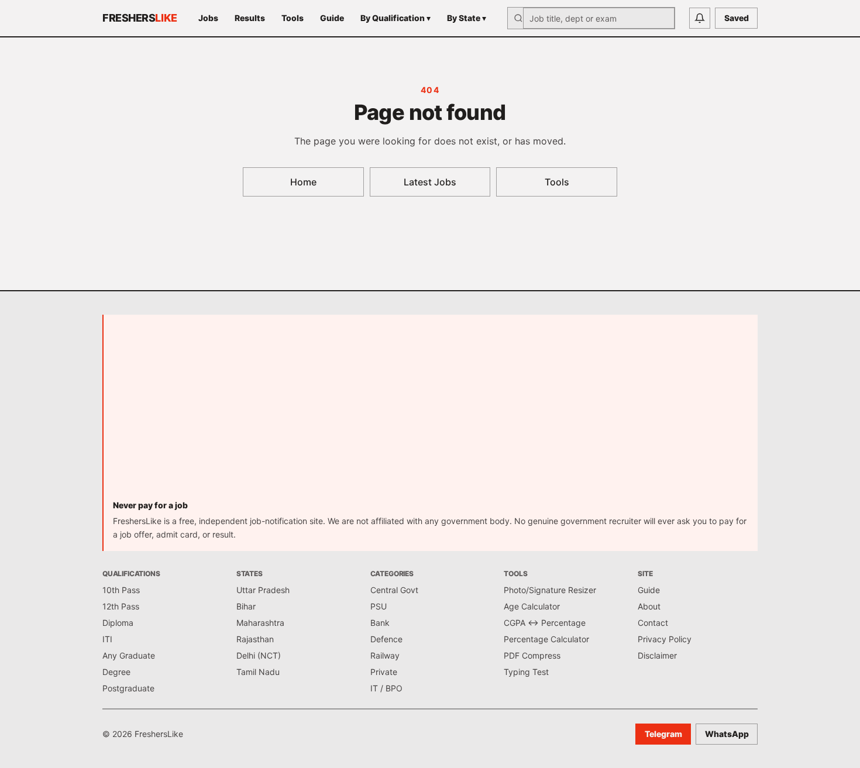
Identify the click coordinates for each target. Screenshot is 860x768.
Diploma (117, 623)
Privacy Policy (665, 639)
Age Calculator (532, 606)
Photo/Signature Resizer (550, 590)
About (649, 606)
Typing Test (526, 672)
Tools (292, 18)
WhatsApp (727, 734)
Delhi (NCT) (258, 655)
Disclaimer (657, 655)
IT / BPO (386, 688)
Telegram (663, 734)
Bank (380, 623)
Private (383, 672)
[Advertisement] (430, 412)
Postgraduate (128, 688)
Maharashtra (260, 623)
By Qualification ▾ (395, 18)
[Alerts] (699, 18)
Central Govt (394, 590)
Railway (385, 655)
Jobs (208, 18)
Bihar (246, 606)
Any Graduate (128, 655)
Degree (116, 672)
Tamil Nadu (258, 672)
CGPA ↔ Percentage (545, 623)
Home (303, 182)
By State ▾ (466, 18)
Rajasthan (255, 639)
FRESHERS (139, 18)
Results (250, 18)
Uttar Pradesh (263, 590)
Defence (386, 639)
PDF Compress (532, 655)
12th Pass (120, 606)
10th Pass (121, 590)
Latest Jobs (430, 182)
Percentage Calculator (546, 639)
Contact (653, 623)
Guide (332, 18)
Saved (736, 18)
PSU (378, 606)
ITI (107, 639)
